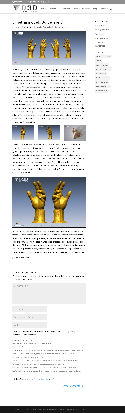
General (99, 34)
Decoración (107, 69)
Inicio (43, 9)
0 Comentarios (59, 27)
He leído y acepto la (34, 379)
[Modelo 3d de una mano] (49, 140)
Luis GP (19, 27)
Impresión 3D (101, 38)
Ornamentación (101, 91)
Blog (95, 9)
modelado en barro (103, 86)
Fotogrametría (102, 29)
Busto (109, 56)
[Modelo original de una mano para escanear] (75, 140)
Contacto (104, 9)
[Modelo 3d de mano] (23, 140)
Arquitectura (100, 56)
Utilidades (66, 9)
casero (98, 61)
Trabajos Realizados (81, 9)
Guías (107, 78)
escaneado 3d (101, 74)
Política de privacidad (43, 379)
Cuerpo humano (102, 65)
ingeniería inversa (102, 82)
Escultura (99, 78)
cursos (98, 69)
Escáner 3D (100, 25)
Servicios (52, 9)
